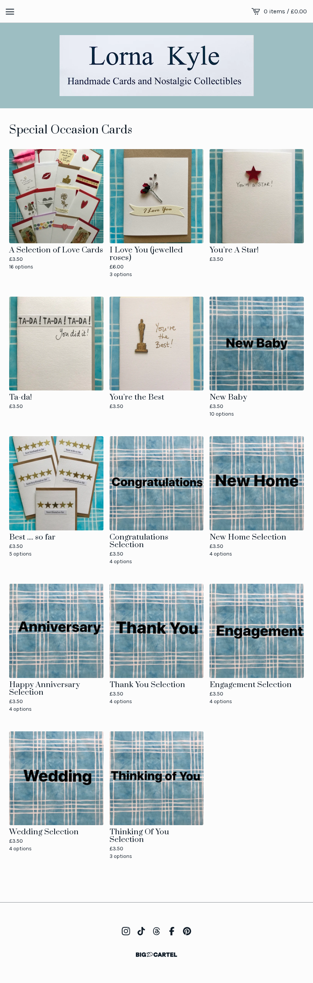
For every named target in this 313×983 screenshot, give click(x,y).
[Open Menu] (10, 11)
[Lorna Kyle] (157, 65)
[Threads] (156, 931)
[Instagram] (126, 931)
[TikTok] (141, 931)
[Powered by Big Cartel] (156, 954)
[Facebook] (171, 931)
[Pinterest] (187, 931)
